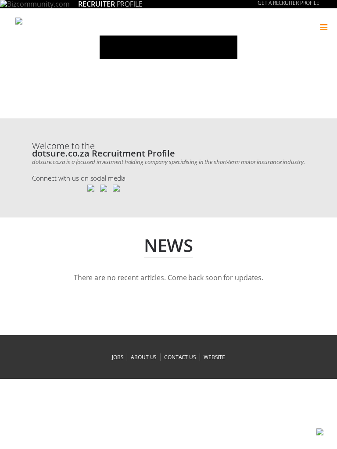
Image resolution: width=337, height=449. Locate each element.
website (214, 357)
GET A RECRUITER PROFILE (288, 3)
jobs (118, 357)
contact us (180, 357)
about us (144, 357)
